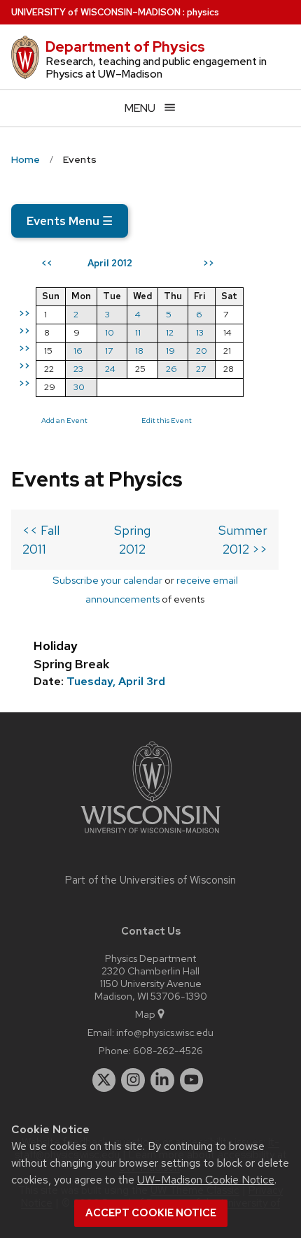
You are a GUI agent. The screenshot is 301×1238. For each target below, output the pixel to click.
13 (200, 332)
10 (109, 332)
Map (145, 1014)
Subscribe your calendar (107, 579)
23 (78, 369)
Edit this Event (166, 420)
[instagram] (133, 1080)
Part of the (150, 880)
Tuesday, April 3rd (115, 681)
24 (110, 369)
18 (139, 351)
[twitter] (104, 1080)
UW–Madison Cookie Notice (205, 1179)
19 (170, 351)
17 (109, 351)
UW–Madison (96, 12)
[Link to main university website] (150, 835)
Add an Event (64, 420)
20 (201, 351)
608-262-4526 (168, 1050)
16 (78, 351)
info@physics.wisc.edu (165, 1032)
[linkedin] (162, 1080)
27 (201, 369)
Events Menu (70, 221)
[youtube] (192, 1080)
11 (138, 332)
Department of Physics (125, 47)
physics (203, 12)
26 (171, 369)
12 (170, 332)
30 (79, 387)
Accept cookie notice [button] (150, 1213)
